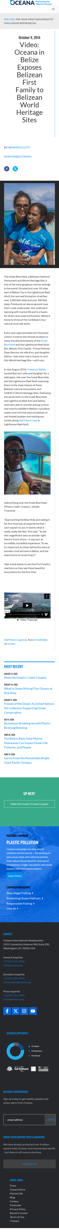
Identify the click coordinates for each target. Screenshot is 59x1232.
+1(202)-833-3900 (14, 961)
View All (11, 908)
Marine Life (16, 1193)
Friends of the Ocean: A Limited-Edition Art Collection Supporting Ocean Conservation (29, 708)
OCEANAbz (41, 639)
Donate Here (29, 1163)
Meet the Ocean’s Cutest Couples (25, 677)
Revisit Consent (19, 1213)
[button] (6, 168)
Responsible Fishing (18, 156)
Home (6, 19)
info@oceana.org (12, 965)
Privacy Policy (18, 1209)
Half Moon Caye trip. (16, 639)
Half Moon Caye (28, 420)
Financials (15, 1205)
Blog (12, 19)
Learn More (14, 875)
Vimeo (11, 643)
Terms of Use (17, 1216)
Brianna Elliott (19, 147)
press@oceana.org (13, 999)
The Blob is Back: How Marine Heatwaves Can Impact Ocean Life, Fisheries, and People (26, 743)
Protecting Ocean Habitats (24, 898)
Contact (14, 1220)
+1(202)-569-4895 (14, 978)
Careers (14, 1201)
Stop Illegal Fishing (19, 893)
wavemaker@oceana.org (17, 982)
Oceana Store (17, 1189)
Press (13, 1185)
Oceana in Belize (36, 369)
